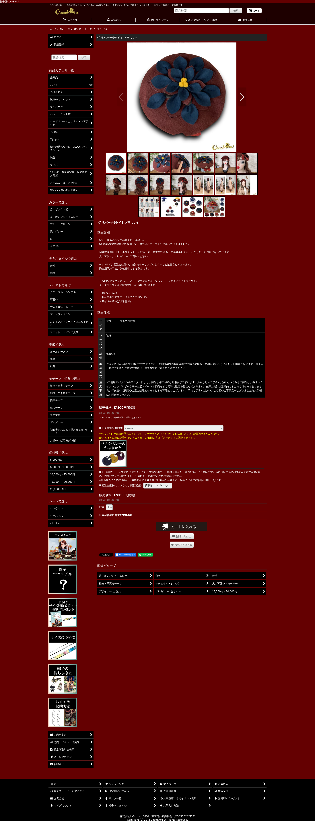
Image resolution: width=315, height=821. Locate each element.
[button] (121, 96)
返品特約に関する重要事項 (117, 515)
